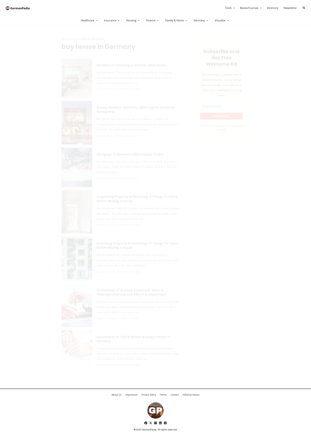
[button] (233, 8)
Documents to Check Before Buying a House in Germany (133, 339)
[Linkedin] (160, 422)
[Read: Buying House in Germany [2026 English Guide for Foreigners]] (77, 122)
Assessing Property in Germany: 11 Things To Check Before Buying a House (138, 245)
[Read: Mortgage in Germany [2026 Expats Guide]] (77, 167)
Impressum (131, 394)
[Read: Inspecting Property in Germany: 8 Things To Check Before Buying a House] (77, 212)
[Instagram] (155, 422)
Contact (175, 394)
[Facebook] (145, 422)
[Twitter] (150, 422)
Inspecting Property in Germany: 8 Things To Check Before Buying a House (137, 198)
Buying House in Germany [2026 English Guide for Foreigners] (136, 109)
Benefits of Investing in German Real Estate (131, 65)
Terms (163, 394)
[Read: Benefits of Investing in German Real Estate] (77, 78)
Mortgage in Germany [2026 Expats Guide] (130, 154)
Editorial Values (191, 394)
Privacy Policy (149, 394)
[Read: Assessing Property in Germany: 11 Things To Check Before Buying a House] (77, 258)
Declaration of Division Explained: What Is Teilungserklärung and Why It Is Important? (132, 292)
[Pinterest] (165, 422)
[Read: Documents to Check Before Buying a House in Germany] (77, 352)
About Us (116, 394)
